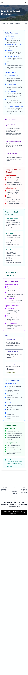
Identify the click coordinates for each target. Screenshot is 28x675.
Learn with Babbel (10, 372)
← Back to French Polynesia (14, 490)
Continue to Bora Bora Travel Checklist (13, 512)
